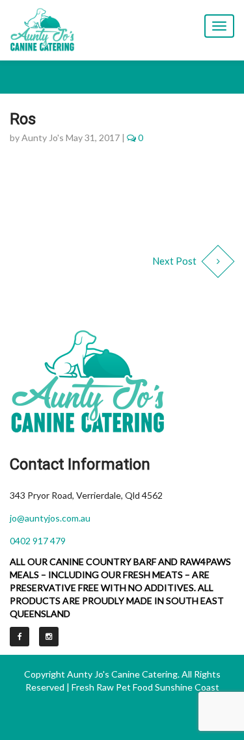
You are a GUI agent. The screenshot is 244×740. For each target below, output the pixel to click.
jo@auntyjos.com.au (50, 517)
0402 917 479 (38, 540)
